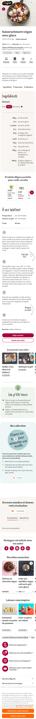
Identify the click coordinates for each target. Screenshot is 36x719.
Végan (17, 53)
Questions (24, 518)
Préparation (18, 87)
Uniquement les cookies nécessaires (18, 711)
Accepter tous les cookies (18, 716)
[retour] (3, 9)
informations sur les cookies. (24, 707)
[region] (18, 703)
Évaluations (28, 87)
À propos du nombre (21, 106)
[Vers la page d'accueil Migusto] (7, 2)
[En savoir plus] (9, 370)
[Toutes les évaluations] (6, 39)
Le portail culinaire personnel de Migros (15, 637)
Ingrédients (7, 87)
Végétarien (26, 53)
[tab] (18, 678)
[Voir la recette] (9, 577)
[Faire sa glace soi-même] (26, 617)
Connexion (20, 478)
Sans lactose (8, 53)
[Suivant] (32, 192)
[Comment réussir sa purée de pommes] (9, 617)
